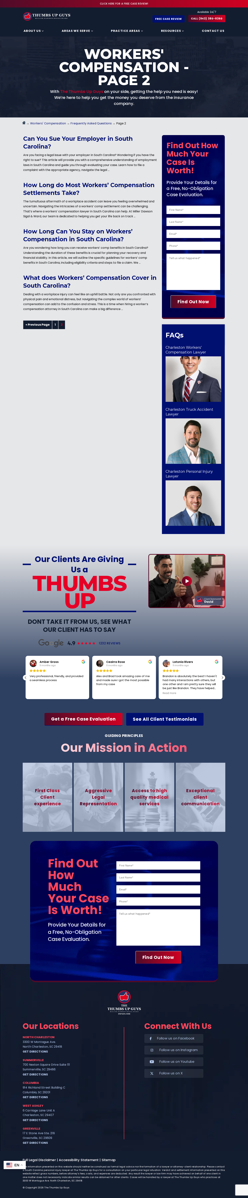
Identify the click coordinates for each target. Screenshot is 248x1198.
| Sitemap (107, 1160)
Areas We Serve (76, 31)
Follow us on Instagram (178, 1050)
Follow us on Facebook (176, 1038)
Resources (171, 31)
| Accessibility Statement (78, 1160)
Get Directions (35, 1051)
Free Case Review (168, 19)
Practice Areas (125, 31)
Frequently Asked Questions (91, 123)
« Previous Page (38, 325)
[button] (222, 677)
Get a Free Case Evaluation (83, 719)
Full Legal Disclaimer (39, 1160)
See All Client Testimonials (165, 719)
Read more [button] (103, 693)
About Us (32, 31)
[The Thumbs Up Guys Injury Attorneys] (48, 16)
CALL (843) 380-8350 (207, 18)
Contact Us (213, 31)
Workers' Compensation (48, 123)
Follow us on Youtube (176, 1061)
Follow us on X (171, 1073)
